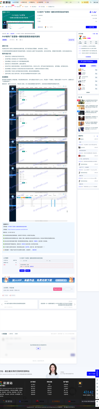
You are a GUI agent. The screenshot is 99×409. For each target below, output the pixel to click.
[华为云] (39, 401)
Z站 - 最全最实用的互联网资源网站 (14, 371)
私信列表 (66, 392)
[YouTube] (72, 401)
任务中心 (66, 386)
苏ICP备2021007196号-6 (69, 407)
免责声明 (40, 2)
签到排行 (88, 92)
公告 (47, 2)
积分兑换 (49, 392)
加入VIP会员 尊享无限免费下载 (89, 401)
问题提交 (36, 241)
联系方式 (24, 2)
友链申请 (66, 394)
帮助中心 (32, 2)
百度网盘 (22, 270)
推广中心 (66, 390)
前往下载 (72, 39)
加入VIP (86, 2)
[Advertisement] (38, 320)
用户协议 (33, 388)
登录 (38, 348)
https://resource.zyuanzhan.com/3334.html (18, 229)
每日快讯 (49, 388)
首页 (8, 33)
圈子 (49, 384)
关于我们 (16, 2)
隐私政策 (33, 390)
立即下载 (91, 27)
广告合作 (49, 394)
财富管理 (66, 384)
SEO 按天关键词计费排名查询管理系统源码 (14, 303)
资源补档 (23, 244)
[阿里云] (56, 401)
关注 (94, 33)
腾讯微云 (28, 270)
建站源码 (41, 27)
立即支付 (32, 266)
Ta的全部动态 (88, 56)
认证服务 (66, 388)
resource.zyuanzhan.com (43, 407)
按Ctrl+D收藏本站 (93, 373)
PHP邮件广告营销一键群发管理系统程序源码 (17, 226)
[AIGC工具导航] (23, 401)
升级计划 (49, 386)
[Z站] (7, 401)
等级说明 (33, 394)
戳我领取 (34, 249)
